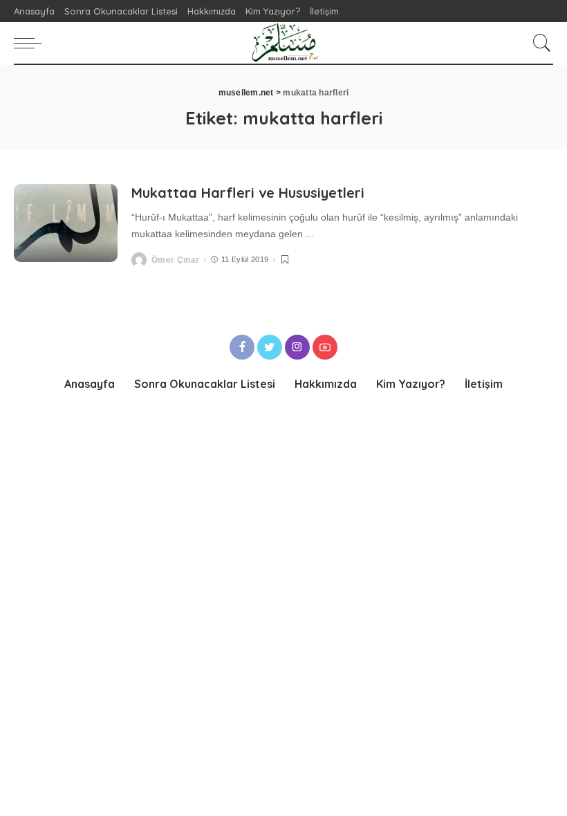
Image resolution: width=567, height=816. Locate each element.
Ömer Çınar (175, 260)
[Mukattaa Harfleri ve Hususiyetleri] (66, 223)
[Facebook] (242, 347)
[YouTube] (325, 347)
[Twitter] (269, 347)
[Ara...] (538, 43)
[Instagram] (297, 347)
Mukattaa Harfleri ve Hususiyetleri (247, 192)
